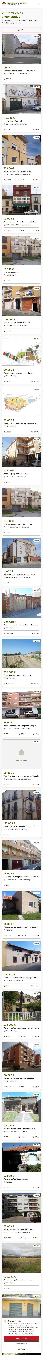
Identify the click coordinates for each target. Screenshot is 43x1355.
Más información (27, 1333)
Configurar (21, 1349)
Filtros (21, 29)
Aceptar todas (21, 1338)
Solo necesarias (21, 1344)
